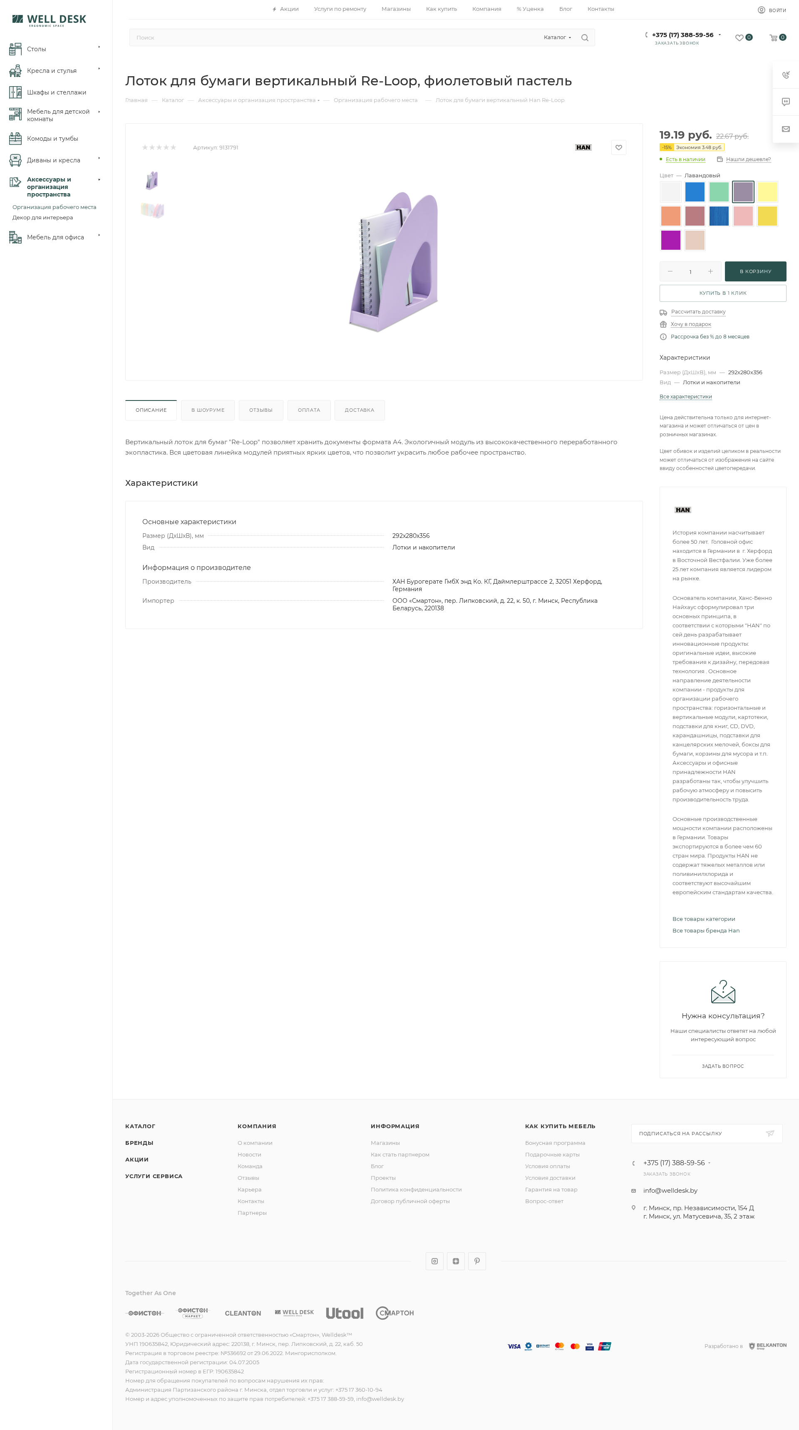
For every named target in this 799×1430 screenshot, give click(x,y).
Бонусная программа (555, 1142)
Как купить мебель (560, 1126)
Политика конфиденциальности (416, 1189)
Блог (377, 1166)
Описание (151, 410)
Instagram (435, 1261)
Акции (137, 1159)
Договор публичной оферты (410, 1201)
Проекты (383, 1177)
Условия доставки (550, 1177)
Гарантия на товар (551, 1189)
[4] (165, 147)
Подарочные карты (552, 1154)
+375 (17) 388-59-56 (683, 35)
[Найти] (585, 37)
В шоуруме (207, 410)
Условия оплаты (547, 1166)
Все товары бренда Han (706, 930)
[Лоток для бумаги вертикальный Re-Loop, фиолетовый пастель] (397, 262)
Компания (257, 1126)
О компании (255, 1142)
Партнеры (252, 1212)
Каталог (140, 1126)
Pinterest (477, 1261)
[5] (172, 147)
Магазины (385, 1142)
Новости (249, 1154)
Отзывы (261, 410)
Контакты (251, 1201)
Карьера (250, 1189)
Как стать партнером (400, 1154)
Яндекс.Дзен (456, 1261)
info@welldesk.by (670, 1190)
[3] (158, 147)
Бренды (139, 1142)
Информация (395, 1126)
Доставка (359, 410)
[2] (151, 147)
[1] (144, 147)
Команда (250, 1166)
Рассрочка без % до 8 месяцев (710, 336)
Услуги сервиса (154, 1176)
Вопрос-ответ (544, 1201)
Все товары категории (703, 918)
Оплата (309, 410)
